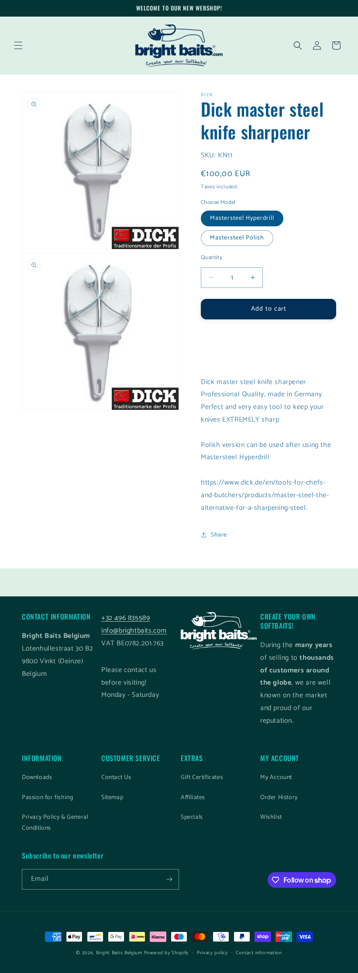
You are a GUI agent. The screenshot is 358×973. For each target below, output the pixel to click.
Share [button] (219, 535)
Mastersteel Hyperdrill (242, 218)
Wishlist (271, 817)
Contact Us (116, 777)
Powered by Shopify (166, 953)
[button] (18, 45)
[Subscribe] (169, 879)
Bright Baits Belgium (119, 953)
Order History (279, 798)
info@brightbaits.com (134, 631)
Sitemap (112, 798)
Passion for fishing (47, 798)
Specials (192, 817)
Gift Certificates (202, 777)
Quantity (211, 257)
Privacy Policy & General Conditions (55, 822)
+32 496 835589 (125, 618)
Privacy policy (212, 953)
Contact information (259, 953)
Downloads (37, 777)
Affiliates (193, 798)
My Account (276, 777)
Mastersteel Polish (237, 238)
